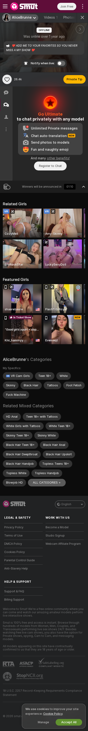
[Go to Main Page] (27, 6)
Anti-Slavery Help (16, 568)
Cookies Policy (14, 552)
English (66, 504)
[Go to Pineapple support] (8, 676)
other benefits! (58, 158)
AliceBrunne (14, 359)
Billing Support (14, 599)
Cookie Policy (52, 713)
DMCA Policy (13, 543)
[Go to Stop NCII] (30, 676)
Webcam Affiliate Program (63, 543)
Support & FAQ (14, 591)
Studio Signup (55, 535)
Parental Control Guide (19, 560)
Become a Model (57, 527)
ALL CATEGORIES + (47, 482)
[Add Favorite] (7, 79)
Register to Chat (50, 166)
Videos (50, 17)
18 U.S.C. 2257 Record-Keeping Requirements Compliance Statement (42, 693)
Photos (72, 17)
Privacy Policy (13, 527)
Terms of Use (13, 535)
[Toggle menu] (5, 6)
